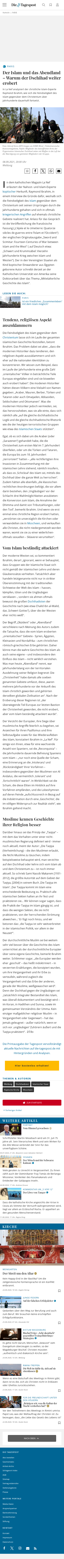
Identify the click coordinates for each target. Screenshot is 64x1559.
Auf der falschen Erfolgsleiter (38, 1300)
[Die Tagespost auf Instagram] (18, 1548)
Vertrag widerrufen (11, 1483)
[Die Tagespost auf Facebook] (4, 1548)
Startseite (6, 12)
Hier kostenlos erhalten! (32, 1065)
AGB (4, 1475)
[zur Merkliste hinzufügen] (27, 171)
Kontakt (6, 1533)
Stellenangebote (9, 1488)
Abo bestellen (8, 1457)
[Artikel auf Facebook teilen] (35, 171)
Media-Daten (8, 1504)
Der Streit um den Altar (18, 1273)
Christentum (10, 337)
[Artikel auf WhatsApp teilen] (51, 171)
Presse (5, 1492)
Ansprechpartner (10, 1508)
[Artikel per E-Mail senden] (59, 171)
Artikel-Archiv (8, 1466)
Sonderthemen (9, 1517)
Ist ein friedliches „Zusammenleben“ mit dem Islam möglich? (42, 303)
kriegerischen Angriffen (17, 214)
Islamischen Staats (30, 429)
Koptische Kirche (11, 1089)
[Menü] (5, 5)
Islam (33, 201)
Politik (14, 12)
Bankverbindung (10, 1512)
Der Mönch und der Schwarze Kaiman (38, 1161)
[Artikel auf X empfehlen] (43, 171)
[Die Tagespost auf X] (10, 1548)
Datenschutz (8, 1542)
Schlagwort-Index (10, 1470)
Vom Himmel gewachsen (36, 1128)
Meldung (8, 1084)
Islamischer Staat (40, 1084)
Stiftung (6, 1521)
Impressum (7, 1537)
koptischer (9, 191)
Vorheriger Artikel (13, 1110)
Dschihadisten (36, 601)
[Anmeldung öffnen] (57, 5)
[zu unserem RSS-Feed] (33, 1548)
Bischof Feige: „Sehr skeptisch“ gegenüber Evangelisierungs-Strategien (39, 1335)
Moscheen (33, 523)
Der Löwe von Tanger (34, 1192)
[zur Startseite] (23, 4)
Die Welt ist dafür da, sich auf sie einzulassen (39, 1370)
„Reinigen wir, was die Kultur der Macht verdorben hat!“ (40, 1405)
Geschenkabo (8, 1462)
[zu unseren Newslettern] (26, 1548)
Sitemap (6, 1479)
